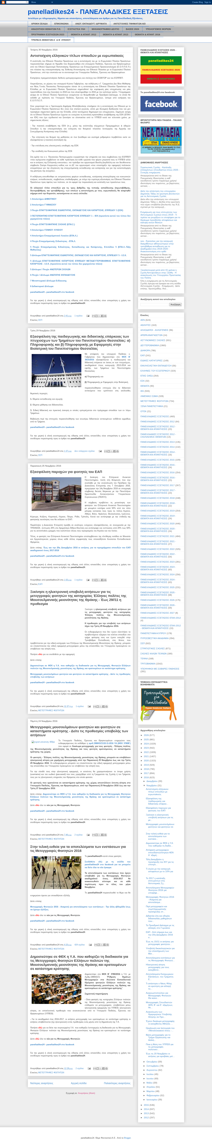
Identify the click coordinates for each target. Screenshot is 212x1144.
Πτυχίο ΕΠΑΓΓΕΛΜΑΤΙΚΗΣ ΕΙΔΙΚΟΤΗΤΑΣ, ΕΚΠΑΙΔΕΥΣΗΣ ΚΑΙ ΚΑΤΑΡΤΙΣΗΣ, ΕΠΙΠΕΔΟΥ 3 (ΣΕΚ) (77, 210)
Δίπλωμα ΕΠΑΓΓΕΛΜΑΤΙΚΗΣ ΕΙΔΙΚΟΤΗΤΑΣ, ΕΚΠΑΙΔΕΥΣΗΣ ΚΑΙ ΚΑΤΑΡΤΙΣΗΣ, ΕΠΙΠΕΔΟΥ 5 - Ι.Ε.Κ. (79, 255)
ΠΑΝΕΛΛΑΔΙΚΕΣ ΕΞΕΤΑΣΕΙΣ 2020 (157, 523)
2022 (146, 752)
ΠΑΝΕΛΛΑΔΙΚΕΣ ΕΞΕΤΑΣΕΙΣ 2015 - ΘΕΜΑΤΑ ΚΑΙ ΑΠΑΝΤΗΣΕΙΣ (158, 466)
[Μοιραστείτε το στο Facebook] (102, 316)
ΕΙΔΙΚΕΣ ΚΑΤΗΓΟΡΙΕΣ (151, 360)
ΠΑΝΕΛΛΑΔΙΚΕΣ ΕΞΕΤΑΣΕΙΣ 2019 (157, 510)
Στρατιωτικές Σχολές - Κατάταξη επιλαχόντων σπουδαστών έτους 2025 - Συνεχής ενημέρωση (160, 170)
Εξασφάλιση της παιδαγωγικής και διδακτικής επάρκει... (157, 801)
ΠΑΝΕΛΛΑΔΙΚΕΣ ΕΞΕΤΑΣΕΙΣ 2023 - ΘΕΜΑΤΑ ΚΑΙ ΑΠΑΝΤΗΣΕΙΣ (158, 568)
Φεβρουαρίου (153, 1095)
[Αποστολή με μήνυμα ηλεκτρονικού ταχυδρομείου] (93, 316)
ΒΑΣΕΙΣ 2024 (132, 29)
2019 (146, 765)
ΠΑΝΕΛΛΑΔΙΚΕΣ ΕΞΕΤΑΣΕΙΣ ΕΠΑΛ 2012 (160, 618)
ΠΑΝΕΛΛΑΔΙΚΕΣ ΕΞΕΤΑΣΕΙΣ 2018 (157, 498)
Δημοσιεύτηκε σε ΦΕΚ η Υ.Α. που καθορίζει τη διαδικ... (160, 844)
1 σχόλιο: (78, 316)
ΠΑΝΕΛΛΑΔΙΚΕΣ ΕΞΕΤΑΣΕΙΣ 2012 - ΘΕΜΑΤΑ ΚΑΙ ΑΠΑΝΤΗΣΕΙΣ (158, 427)
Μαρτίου (151, 1091)
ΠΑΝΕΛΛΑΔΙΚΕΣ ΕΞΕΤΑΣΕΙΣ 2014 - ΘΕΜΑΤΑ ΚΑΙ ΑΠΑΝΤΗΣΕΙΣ (158, 453)
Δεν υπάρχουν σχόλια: (85, 451)
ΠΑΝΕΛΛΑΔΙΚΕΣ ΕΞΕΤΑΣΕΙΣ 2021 (157, 536)
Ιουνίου (150, 1078)
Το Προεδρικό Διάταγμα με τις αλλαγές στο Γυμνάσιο (160, 926)
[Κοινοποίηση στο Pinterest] (105, 316)
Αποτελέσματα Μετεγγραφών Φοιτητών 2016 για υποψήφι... (160, 890)
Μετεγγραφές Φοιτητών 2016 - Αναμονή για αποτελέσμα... (160, 899)
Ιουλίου (150, 1074)
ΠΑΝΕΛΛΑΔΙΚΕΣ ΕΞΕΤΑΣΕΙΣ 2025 (157, 587)
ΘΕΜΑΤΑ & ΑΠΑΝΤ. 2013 (115, 34)
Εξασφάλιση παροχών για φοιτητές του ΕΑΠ (66, 472)
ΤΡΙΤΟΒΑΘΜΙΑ (147, 663)
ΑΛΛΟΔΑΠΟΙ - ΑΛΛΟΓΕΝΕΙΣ (154, 330)
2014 (146, 1109)
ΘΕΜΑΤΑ (144, 386)
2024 (146, 743)
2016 (146, 777)
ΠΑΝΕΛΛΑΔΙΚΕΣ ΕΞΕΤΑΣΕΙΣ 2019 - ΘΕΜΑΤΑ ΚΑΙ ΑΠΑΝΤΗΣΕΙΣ (158, 517)
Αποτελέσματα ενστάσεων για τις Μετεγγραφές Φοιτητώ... (160, 959)
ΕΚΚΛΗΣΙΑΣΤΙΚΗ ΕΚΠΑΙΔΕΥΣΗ (155, 365)
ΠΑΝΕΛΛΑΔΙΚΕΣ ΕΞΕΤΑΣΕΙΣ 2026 (157, 600)
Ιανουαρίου (152, 1099)
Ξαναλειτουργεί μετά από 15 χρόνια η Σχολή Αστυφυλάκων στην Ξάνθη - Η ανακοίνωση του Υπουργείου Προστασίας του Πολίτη (160, 274)
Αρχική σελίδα (78, 1083)
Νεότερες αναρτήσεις (41, 1083)
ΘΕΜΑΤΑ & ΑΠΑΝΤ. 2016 (147, 34)
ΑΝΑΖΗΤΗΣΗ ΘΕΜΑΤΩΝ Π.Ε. (46, 29)
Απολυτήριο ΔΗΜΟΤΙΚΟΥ (44, 199)
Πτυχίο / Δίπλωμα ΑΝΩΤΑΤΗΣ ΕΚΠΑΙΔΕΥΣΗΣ (53, 275)
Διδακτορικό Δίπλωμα (42, 286)
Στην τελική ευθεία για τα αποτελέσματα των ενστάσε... (158, 836)
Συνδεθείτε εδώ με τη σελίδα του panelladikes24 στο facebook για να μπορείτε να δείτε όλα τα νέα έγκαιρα (108, 864)
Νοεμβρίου (152, 785)
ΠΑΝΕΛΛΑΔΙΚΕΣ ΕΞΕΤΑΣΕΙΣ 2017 (157, 485)
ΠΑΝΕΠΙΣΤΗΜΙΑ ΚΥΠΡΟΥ (153, 633)
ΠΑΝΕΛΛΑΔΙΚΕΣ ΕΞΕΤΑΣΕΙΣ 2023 (157, 562)
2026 (146, 735)
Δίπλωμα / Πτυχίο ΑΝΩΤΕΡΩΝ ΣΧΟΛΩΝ (51, 269)
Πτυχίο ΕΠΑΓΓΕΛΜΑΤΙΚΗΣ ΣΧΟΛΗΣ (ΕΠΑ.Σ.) (53, 224)
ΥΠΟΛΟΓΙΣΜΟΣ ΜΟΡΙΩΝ (158, 29)
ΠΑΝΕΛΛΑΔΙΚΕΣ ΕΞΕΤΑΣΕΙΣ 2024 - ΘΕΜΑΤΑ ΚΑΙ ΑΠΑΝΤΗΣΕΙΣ (158, 580)
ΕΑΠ (40, 584)
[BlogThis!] (96, 316)
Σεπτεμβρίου (153, 1066)
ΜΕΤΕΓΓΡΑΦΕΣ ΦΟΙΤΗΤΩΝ (51, 710)
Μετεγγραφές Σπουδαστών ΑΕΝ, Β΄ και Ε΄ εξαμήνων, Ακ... (159, 1005)
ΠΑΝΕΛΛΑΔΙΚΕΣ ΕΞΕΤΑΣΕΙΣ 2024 (157, 574)
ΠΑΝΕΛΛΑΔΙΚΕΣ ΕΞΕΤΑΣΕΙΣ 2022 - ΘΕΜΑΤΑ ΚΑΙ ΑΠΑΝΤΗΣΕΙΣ (158, 555)
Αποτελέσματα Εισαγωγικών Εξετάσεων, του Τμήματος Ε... (160, 977)
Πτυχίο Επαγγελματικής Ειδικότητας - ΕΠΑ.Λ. (54, 241)
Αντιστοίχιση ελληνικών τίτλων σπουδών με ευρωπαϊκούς (77, 56)
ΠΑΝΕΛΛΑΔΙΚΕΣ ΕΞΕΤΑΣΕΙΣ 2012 (157, 421)
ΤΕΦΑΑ (144, 658)
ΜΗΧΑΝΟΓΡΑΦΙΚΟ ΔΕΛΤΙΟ (105, 29)
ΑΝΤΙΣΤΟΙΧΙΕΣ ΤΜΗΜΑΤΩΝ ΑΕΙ (129, 23)
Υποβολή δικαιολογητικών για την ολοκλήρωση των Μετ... (160, 951)
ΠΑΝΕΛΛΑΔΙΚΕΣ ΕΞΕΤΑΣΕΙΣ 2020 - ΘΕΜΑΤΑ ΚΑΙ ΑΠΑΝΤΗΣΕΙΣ (158, 530)
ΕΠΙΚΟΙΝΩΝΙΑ (61, 23)
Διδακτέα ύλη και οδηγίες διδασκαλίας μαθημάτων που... (159, 918)
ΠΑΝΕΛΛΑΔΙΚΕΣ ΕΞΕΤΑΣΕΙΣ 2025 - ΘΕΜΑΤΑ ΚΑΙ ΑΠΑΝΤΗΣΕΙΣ (158, 593)
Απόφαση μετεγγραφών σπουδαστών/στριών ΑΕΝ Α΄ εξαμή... (160, 852)
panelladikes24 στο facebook (60, 292)
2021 (146, 756)
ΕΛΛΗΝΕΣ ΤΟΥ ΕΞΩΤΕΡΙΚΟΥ (155, 371)
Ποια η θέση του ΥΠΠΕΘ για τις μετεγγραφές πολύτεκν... (159, 1047)
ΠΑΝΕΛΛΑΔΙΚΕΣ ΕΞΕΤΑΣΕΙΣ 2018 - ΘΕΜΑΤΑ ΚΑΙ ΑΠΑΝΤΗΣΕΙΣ (158, 504)
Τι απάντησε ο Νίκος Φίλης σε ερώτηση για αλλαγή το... (159, 986)
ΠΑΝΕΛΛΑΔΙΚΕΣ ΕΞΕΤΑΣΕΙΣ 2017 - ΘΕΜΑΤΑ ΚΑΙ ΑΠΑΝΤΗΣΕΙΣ (158, 491)
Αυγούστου (152, 1070)
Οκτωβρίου (152, 1061)
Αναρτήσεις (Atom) (86, 1093)
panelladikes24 (37, 292)
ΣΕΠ (40, 320)
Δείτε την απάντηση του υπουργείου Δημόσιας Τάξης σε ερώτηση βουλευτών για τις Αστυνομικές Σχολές (160, 194)
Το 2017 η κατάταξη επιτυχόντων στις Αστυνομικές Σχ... (155, 881)
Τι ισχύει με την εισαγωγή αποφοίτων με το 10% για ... (159, 871)
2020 (146, 760)
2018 (146, 769)
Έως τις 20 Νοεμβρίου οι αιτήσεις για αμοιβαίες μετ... (160, 1054)
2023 (146, 748)
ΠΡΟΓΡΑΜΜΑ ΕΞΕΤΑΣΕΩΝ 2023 (47, 34)
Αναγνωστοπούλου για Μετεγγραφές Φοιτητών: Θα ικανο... (158, 995)
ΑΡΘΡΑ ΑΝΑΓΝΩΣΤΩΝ (151, 335)
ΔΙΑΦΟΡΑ (145, 350)
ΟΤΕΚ (143, 411)
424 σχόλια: (80, 945)
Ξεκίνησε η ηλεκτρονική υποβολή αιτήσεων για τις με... (159, 817)
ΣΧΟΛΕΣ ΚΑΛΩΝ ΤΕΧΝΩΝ (153, 653)
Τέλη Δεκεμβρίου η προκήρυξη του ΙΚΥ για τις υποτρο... (160, 862)
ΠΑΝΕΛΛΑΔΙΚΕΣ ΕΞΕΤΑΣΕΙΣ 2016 (157, 472)
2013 (146, 1113)
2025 (146, 739)
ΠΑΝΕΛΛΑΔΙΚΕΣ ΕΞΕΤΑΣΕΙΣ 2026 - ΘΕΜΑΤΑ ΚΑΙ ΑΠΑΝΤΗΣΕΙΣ (158, 606)
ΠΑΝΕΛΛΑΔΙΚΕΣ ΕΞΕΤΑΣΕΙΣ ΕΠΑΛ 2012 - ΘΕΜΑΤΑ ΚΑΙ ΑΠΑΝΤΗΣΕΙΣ (160, 626)
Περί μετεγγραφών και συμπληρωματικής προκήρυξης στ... (156, 909)
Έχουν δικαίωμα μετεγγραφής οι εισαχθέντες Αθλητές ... (160, 1022)
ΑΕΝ (142, 320)
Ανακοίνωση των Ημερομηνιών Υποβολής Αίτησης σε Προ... (159, 1014)
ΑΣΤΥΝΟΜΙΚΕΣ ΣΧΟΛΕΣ (152, 340)
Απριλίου (151, 1087)
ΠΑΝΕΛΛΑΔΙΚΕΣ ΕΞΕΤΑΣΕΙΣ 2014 (157, 447)
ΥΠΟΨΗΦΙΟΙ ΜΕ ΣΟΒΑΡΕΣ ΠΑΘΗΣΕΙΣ (159, 669)
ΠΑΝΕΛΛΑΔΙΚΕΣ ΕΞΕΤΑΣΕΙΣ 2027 (157, 613)
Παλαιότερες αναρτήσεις (117, 1083)
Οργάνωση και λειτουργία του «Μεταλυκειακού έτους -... (160, 1029)
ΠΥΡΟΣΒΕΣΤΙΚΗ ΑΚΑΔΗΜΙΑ (154, 638)
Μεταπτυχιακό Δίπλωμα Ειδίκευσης (49, 281)
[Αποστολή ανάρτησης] (88, 316)
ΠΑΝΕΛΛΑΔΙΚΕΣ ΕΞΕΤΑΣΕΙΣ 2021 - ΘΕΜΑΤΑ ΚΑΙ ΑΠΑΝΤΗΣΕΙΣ (158, 542)
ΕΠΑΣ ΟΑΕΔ (146, 375)
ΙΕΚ (142, 391)
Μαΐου (150, 1082)
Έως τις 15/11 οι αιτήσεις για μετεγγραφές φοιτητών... (160, 942)
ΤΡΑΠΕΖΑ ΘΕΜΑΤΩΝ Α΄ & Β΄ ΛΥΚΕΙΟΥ (51, 40)
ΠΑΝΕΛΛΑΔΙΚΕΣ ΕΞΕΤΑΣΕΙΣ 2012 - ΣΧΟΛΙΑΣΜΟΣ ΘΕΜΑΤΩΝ (158, 435)
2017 (146, 773)
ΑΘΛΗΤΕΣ (145, 325)
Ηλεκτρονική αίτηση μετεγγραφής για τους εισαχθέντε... (157, 967)
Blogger (127, 1138)
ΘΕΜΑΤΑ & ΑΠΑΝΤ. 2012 (83, 34)
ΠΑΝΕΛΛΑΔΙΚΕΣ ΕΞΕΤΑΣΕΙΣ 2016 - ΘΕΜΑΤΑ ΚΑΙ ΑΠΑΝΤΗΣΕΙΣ (158, 478)
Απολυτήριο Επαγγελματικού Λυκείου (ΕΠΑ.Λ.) (54, 236)
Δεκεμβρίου (152, 781)
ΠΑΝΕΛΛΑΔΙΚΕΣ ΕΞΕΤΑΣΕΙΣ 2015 (157, 460)
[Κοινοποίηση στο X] (99, 316)
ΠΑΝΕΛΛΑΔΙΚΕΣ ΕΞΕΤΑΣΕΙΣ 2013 (157, 442)
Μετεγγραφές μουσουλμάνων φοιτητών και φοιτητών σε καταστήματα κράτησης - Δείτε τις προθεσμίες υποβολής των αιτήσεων (79, 731)
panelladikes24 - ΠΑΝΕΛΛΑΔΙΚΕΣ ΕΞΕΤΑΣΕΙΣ (98, 11)
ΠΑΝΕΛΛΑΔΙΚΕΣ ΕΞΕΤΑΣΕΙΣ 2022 (157, 549)
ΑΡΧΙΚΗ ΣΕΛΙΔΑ (39, 23)
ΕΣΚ (142, 381)
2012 (146, 1117)
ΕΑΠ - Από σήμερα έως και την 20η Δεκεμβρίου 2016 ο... (159, 935)
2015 (146, 1105)
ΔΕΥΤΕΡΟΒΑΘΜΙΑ (149, 345)
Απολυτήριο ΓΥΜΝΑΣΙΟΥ (44, 205)
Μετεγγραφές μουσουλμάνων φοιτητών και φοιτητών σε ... (160, 827)
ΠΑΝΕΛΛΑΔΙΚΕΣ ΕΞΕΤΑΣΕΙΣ (154, 416)
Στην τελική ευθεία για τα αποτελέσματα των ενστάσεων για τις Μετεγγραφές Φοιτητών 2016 (78, 849)
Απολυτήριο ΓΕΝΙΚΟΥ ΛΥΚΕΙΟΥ (47, 230)
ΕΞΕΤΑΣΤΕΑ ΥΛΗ (76, 29)
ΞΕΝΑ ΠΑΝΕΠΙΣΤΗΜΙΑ (151, 406)
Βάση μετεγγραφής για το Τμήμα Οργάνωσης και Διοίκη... (158, 1037)
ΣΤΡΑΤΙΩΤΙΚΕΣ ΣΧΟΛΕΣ (152, 648)
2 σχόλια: (79, 835)
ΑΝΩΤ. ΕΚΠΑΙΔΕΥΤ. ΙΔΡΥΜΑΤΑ (91, 23)
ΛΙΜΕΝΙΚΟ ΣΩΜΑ (149, 396)
